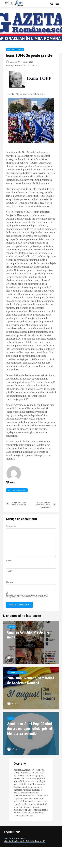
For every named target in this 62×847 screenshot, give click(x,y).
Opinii (11, 718)
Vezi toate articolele (17, 490)
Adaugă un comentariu (17, 65)
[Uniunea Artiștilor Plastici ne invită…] (31, 642)
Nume (9, 560)
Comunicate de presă (17, 673)
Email (9, 571)
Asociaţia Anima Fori (14, 838)
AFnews (13, 62)
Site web (9, 582)
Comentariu (11, 526)
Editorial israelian (15, 50)
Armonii (12, 627)
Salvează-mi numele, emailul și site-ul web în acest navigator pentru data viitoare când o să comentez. (27, 596)
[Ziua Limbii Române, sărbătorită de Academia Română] (31, 687)
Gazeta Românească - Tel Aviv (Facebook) (24, 841)
